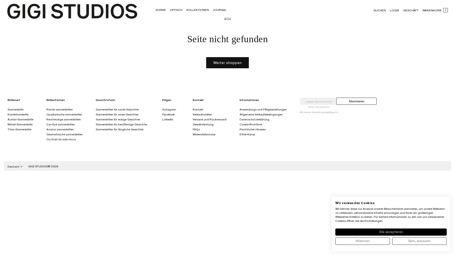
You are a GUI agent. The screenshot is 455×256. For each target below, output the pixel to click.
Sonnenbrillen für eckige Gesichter (118, 119)
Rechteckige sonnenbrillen (63, 119)
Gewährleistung (203, 124)
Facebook (168, 114)
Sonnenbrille (15, 109)
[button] (160, 10)
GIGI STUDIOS (38, 166)
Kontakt (198, 109)
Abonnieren (356, 101)
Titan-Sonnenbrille (19, 129)
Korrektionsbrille (18, 114)
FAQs (196, 129)
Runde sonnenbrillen (59, 109)
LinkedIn (167, 119)
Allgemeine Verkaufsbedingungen (261, 114)
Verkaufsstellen (202, 114)
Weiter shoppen (227, 62)
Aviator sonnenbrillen (60, 129)
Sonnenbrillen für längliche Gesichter (120, 129)
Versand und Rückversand (210, 119)
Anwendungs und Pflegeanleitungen (263, 109)
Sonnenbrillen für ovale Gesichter (117, 114)
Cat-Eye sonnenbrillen (60, 124)
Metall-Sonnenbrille (20, 124)
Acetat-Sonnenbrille (20, 119)
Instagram (169, 109)
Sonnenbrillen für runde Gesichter (117, 109)
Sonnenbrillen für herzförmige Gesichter (121, 124)
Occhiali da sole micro (61, 139)
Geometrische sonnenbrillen (64, 134)
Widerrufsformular (204, 134)
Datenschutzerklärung (254, 119)
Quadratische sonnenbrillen (64, 114)
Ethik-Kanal (247, 134)
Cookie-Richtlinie (251, 124)
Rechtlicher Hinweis (253, 129)
